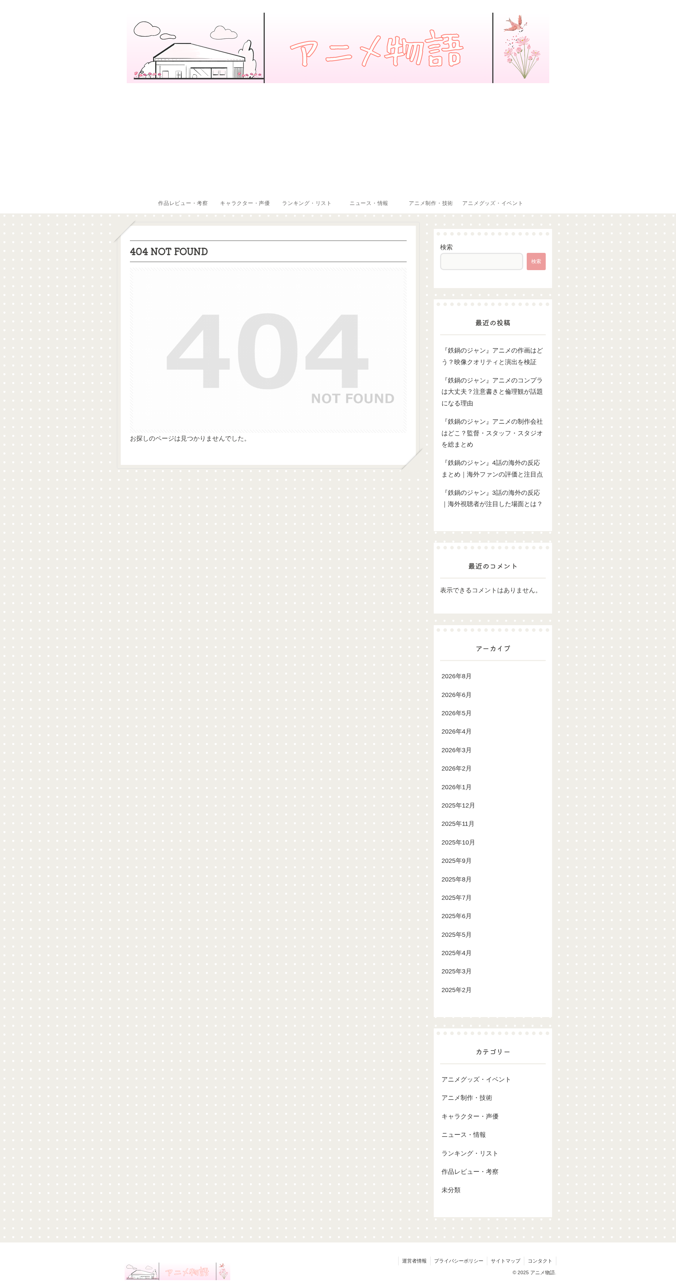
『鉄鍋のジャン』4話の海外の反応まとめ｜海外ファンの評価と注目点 (492, 468)
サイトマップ (505, 1261)
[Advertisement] (338, 139)
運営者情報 (414, 1261)
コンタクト (540, 1261)
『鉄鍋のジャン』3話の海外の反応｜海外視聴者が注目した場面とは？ (492, 498)
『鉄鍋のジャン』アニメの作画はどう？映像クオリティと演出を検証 (492, 356)
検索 (446, 247)
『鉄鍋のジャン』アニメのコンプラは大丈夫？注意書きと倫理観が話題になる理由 (492, 392)
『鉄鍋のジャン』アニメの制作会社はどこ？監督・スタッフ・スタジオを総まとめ (492, 433)
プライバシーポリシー (458, 1261)
